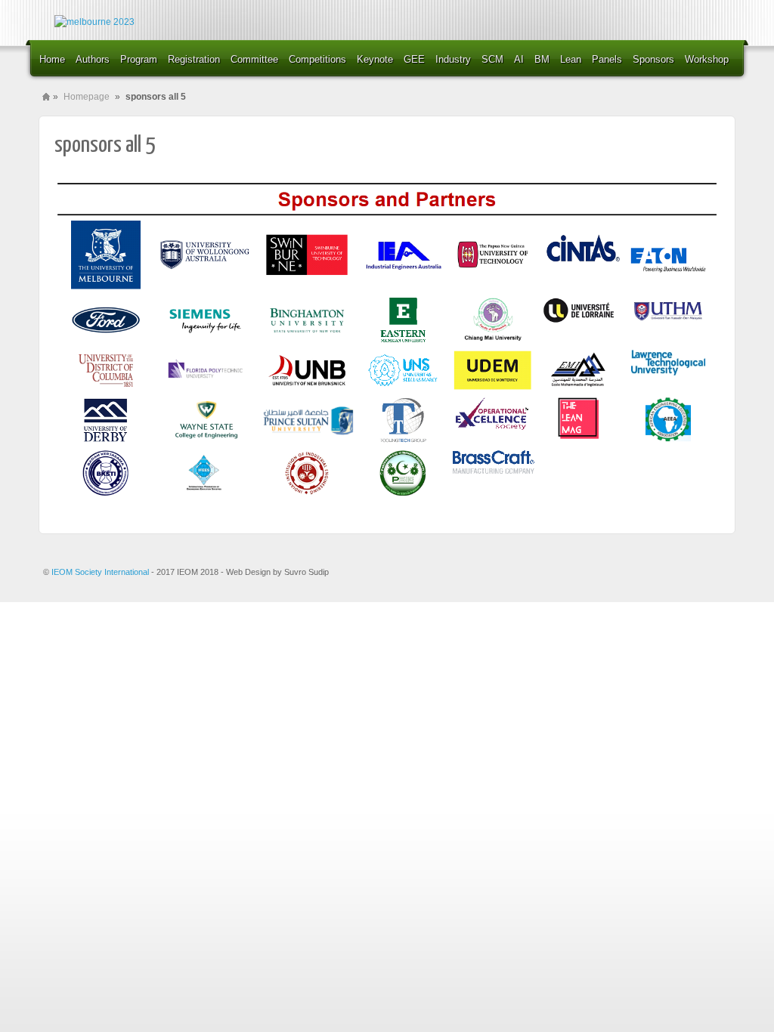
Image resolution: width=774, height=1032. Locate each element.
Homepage (86, 96)
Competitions (317, 59)
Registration (194, 59)
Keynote (375, 59)
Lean (570, 59)
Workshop (707, 59)
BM (542, 59)
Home (52, 59)
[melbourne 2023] (94, 22)
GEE (414, 59)
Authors (93, 59)
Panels (607, 59)
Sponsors (653, 59)
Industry (453, 59)
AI (519, 59)
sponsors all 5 (104, 145)
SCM (492, 59)
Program (138, 59)
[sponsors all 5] (386, 496)
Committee (254, 59)
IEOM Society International (101, 571)
